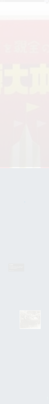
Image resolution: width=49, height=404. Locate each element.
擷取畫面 (47, 397)
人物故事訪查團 (24, 340)
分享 (23, 342)
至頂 (47, 399)
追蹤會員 (28, 342)
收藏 (22, 342)
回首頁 (3, 1)
